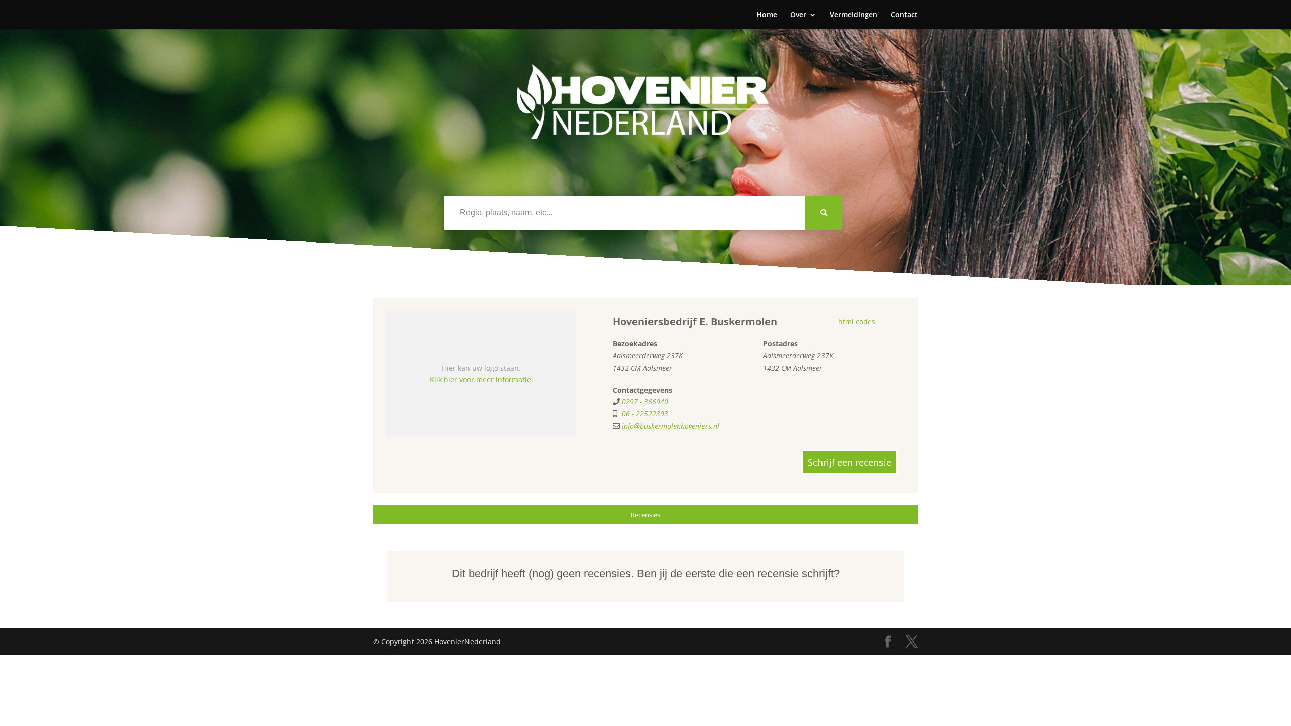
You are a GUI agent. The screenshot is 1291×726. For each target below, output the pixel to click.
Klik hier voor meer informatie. (481, 379)
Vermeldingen (853, 15)
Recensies (645, 514)
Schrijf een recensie (849, 462)
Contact (904, 15)
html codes (856, 321)
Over (798, 15)
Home (766, 15)
